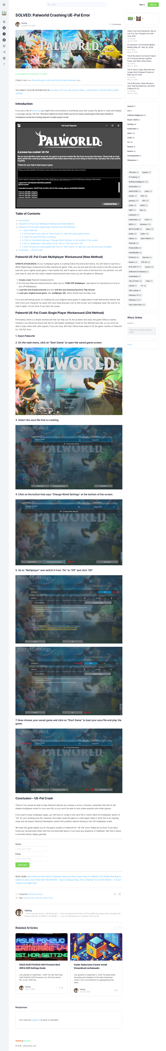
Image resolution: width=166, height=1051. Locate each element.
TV (143, 286)
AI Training (134, 177)
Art (128, 111)
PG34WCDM (135, 253)
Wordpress (131, 160)
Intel (143, 210)
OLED (129, 138)
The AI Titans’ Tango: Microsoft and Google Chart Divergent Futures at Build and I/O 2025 (141, 72)
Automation (134, 186)
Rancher (147, 257)
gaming (27, 898)
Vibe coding (135, 290)
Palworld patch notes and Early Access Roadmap (54, 80)
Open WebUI (147, 238)
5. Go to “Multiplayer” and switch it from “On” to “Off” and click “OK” (52, 243)
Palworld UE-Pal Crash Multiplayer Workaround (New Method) (46, 224)
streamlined (134, 276)
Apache (130, 106)
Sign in (142, 5)
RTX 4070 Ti (135, 267)
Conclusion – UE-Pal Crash (31, 250)
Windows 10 (135, 295)
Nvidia (132, 234)
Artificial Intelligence (135, 115)
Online (130, 323)
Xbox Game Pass (137, 305)
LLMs (148, 220)
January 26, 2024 (28, 26)
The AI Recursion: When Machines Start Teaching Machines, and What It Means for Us (141, 85)
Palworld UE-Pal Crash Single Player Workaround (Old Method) (47, 227)
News (129, 133)
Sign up (153, 5)
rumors (149, 267)
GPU (145, 201)
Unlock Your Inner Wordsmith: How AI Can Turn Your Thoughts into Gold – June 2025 (141, 33)
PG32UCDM (135, 248)
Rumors (130, 151)
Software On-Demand (138, 272)
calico (148, 191)
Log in (129, 344)
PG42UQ (134, 257)
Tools (149, 281)
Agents (146, 172)
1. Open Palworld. (29, 230)
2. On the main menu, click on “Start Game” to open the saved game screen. (56, 233)
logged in (35, 1020)
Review (130, 147)
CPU (144, 196)
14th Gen (133, 172)
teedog (24, 23)
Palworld (36, 110)
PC (128, 142)
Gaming (39, 894)
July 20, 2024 (85, 992)
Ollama (133, 238)
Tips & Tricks (48, 898)
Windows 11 (135, 300)
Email (18, 854)
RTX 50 (145, 262)
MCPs (132, 224)
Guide (132, 205)
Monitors (145, 224)
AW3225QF (135, 191)
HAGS (143, 205)
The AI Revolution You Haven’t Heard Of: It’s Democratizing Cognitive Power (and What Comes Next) (141, 58)
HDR (132, 210)
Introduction (24, 220)
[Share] (119, 894)
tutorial (133, 286)
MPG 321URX (135, 229)
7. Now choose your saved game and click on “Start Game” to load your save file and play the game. (67, 246)
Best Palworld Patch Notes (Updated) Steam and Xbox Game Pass (57, 876)
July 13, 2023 (30, 989)
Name (18, 844)
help (32, 898)
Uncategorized (133, 156)
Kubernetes (131, 129)
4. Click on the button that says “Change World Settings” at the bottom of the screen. (60, 240)
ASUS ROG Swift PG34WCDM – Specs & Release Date (54, 880)
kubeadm (134, 215)
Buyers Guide (132, 120)
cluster (133, 196)
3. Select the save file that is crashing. (39, 237)
